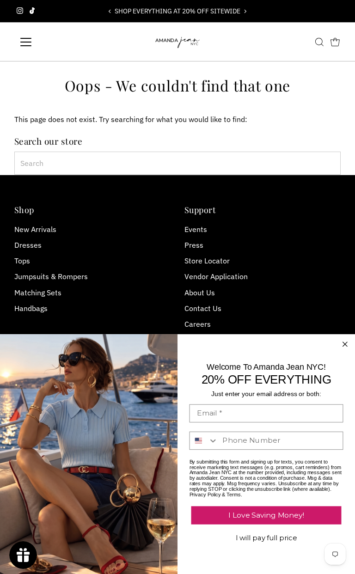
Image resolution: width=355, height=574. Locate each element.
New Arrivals (35, 229)
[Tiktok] (32, 11)
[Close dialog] (345, 344)
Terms (233, 494)
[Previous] (109, 11)
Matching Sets (37, 292)
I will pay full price (266, 538)
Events (195, 229)
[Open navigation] (53, 42)
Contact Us (202, 308)
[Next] (245, 11)
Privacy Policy (205, 494)
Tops (22, 260)
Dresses (28, 245)
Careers (197, 324)
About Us (199, 292)
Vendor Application (216, 276)
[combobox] (177, 163)
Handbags (31, 308)
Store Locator (207, 260)
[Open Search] (319, 42)
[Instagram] (19, 11)
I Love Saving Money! (266, 515)
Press (193, 245)
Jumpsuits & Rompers (51, 276)
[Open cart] (335, 42)
